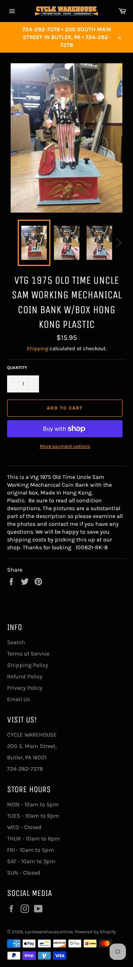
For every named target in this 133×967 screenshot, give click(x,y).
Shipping (37, 348)
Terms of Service (28, 653)
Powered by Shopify (95, 931)
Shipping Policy (27, 665)
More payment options (65, 446)
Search (16, 642)
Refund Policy (25, 676)
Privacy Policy (25, 687)
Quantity (17, 367)
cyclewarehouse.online (49, 931)
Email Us (18, 699)
